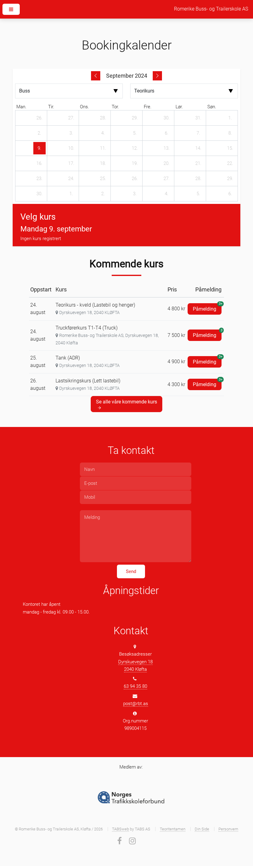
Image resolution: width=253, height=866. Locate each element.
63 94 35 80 (135, 686)
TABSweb (120, 829)
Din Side (202, 829)
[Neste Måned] (157, 75)
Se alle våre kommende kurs (126, 402)
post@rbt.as (135, 703)
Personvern (228, 829)
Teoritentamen (172, 829)
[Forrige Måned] (95, 75)
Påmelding (207, 307)
